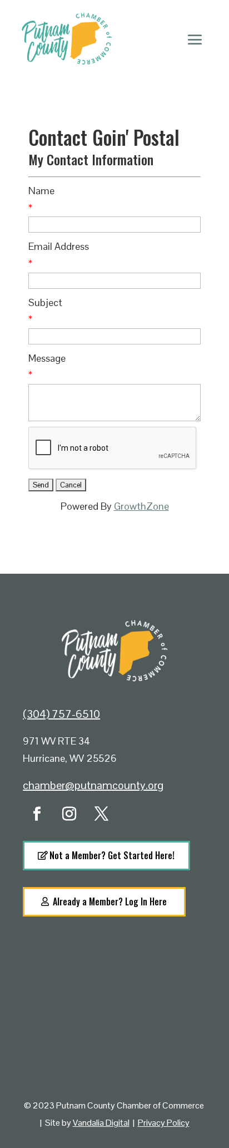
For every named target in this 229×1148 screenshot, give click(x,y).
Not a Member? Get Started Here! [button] (112, 855)
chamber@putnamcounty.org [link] (93, 785)
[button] (195, 39)
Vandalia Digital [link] (101, 1123)
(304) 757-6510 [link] (61, 714)
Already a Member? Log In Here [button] (110, 901)
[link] (37, 814)
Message (47, 358)
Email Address (58, 246)
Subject (45, 302)
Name (41, 190)
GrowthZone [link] (141, 506)
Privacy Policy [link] (164, 1123)
